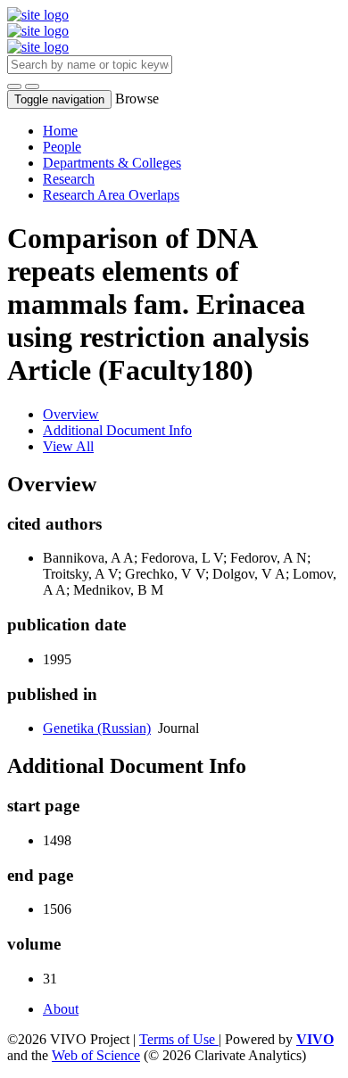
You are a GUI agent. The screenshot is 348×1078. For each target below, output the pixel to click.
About (61, 1008)
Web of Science (96, 1055)
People (62, 146)
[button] (14, 86)
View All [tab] (68, 446)
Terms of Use (179, 1039)
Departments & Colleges (112, 162)
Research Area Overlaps (111, 194)
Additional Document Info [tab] (117, 430)
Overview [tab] (71, 414)
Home (60, 130)
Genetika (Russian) (97, 728)
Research (69, 178)
